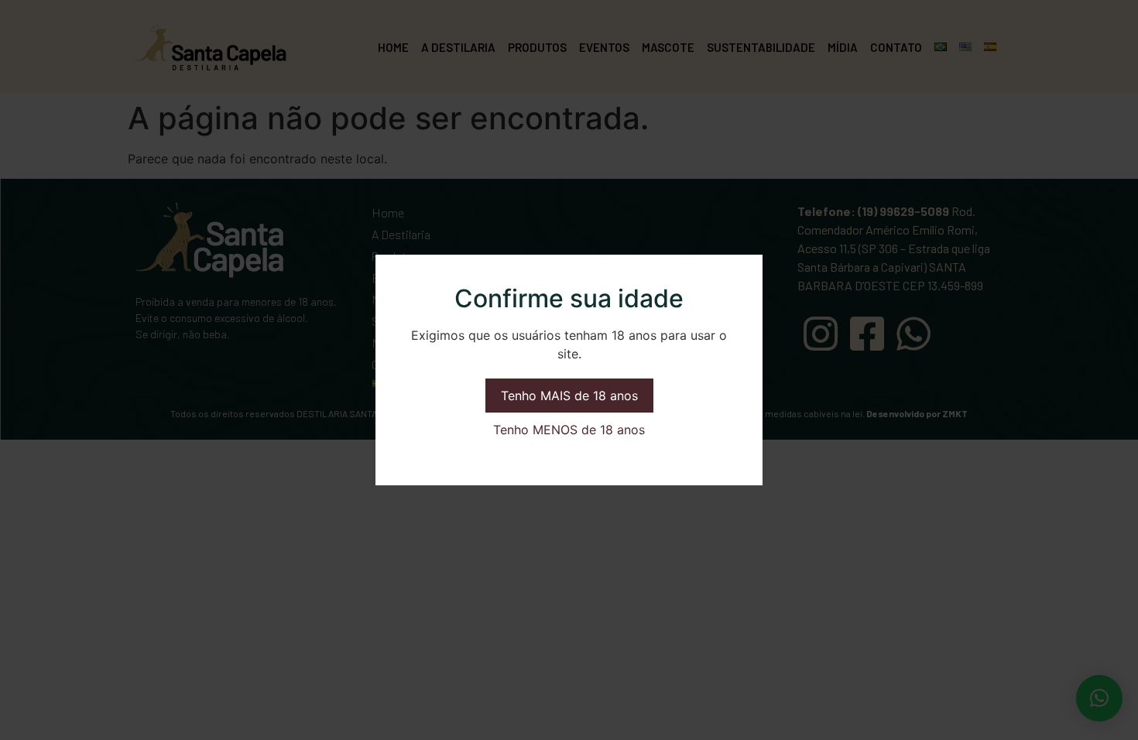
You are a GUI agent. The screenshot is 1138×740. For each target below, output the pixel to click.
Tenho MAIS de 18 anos (569, 395)
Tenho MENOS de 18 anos (569, 429)
